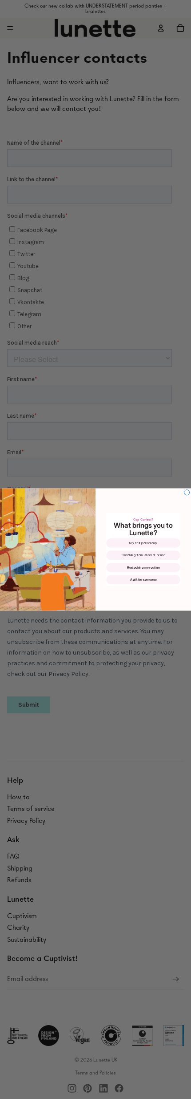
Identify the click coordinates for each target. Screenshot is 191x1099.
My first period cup (143, 543)
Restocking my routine (143, 567)
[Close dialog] (187, 492)
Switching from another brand (143, 556)
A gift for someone (143, 579)
